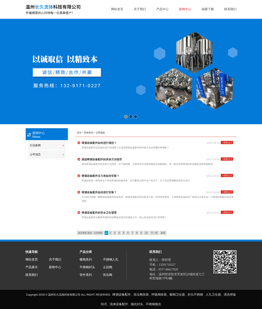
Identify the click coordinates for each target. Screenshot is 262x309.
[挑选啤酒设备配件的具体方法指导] (227, 160)
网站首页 (117, 9)
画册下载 (208, 9)
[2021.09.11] (214, 143)
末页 (163, 233)
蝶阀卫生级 (177, 294)
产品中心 (162, 9)
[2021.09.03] (214, 192)
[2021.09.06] (214, 176)
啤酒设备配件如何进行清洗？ (99, 142)
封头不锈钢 (195, 294)
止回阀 (107, 267)
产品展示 (32, 267)
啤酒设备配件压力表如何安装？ (100, 175)
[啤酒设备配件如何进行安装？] (227, 193)
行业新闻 (35, 145)
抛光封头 (137, 304)
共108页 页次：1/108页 (90, 233)
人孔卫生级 (213, 294)
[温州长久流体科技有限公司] (53, 9)
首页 (79, 132)
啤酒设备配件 (121, 294)
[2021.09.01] (214, 212)
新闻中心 (185, 9)
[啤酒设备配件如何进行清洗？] (227, 144)
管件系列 (86, 274)
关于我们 (140, 9)
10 (146, 233)
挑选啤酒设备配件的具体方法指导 (102, 159)
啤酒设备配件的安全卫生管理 (99, 212)
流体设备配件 (119, 304)
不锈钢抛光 (153, 304)
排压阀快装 (141, 294)
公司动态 (35, 154)
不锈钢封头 (87, 267)
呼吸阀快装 (159, 294)
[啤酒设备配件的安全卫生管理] (227, 213)
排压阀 (107, 274)
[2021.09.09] (214, 159)
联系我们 (230, 9)
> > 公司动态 (91, 132)
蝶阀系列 (86, 259)
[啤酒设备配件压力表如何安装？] (227, 177)
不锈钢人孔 (110, 259)
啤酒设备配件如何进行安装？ (99, 192)
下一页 (154, 233)
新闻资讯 (88, 132)
